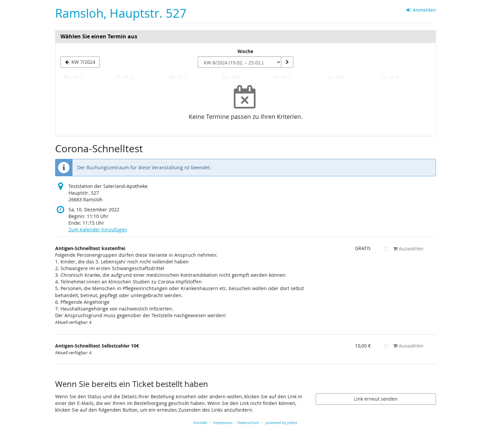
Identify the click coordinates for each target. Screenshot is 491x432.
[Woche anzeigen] (287, 62)
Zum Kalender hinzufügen (97, 229)
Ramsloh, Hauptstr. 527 (121, 13)
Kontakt (200, 422)
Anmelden (424, 10)
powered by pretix (281, 422)
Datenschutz (248, 422)
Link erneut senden (375, 399)
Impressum (222, 422)
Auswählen (410, 248)
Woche (245, 51)
